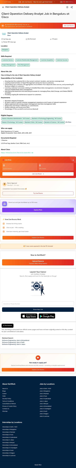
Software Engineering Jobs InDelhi (13, 342)
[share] (72, 7)
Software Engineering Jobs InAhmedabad (15, 340)
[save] (67, 7)
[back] (3, 7)
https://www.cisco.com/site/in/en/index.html (16, 152)
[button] (38, 2)
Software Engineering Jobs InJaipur (13, 344)
